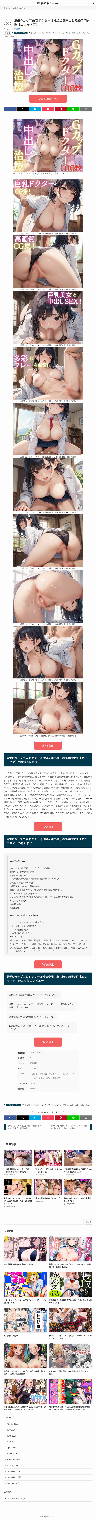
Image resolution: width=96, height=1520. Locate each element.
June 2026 (11, 1436)
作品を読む (48, 826)
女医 (78, 33)
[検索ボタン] (93, 3)
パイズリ (41, 33)
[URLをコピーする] (86, 109)
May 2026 (11, 1442)
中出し (68, 33)
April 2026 (11, 1448)
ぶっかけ (61, 33)
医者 (73, 33)
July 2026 (11, 1430)
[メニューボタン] (3, 3)
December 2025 (14, 1471)
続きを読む (48, 745)
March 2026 (12, 1454)
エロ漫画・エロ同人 (20, 33)
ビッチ (48, 33)
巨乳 (83, 33)
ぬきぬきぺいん (48, 3)
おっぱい (34, 33)
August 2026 (12, 1424)
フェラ (54, 33)
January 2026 (13, 1465)
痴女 (88, 33)
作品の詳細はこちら (48, 98)
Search (88, 1222)
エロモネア (16, 29)
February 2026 (13, 1459)
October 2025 (13, 1483)
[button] (10, 109)
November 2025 (14, 1477)
